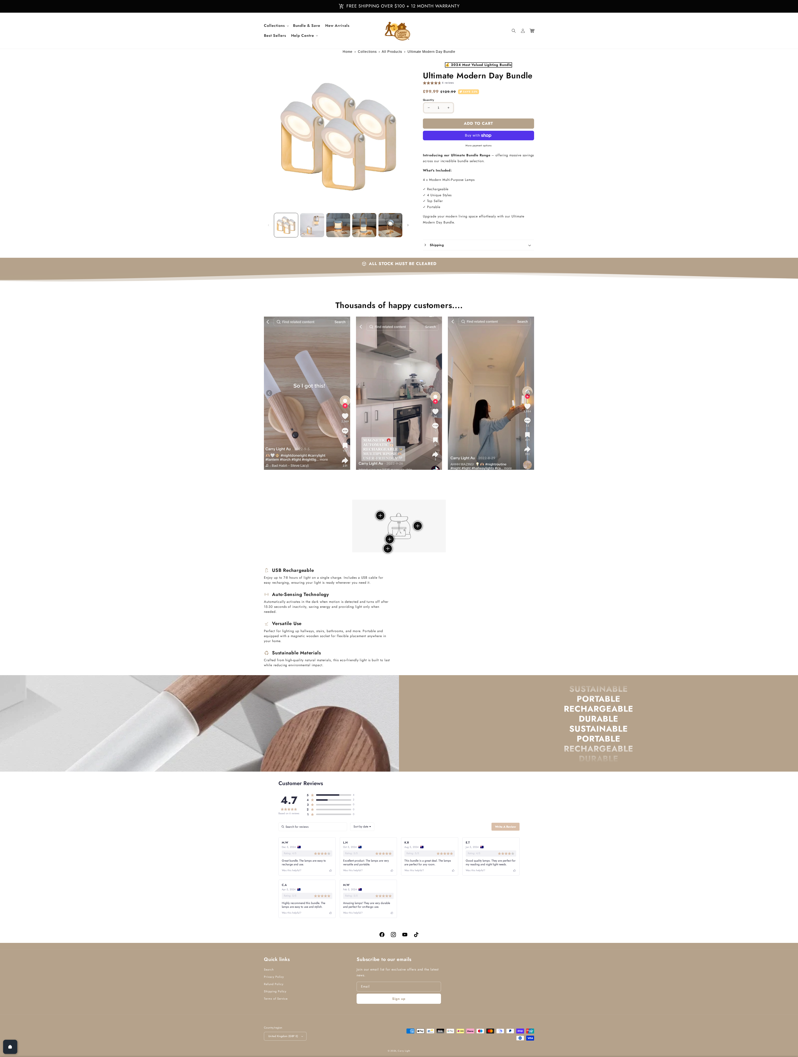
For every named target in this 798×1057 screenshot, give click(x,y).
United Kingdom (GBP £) (283, 1036)
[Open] (10, 1047)
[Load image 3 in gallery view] (338, 225)
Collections (367, 51)
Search (269, 969)
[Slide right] (408, 225)
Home (347, 51)
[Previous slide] (269, 393)
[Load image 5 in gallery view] (390, 225)
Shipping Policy (275, 991)
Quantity (428, 100)
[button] (513, 30)
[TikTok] (416, 934)
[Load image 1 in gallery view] (286, 225)
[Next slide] (529, 393)
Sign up (398, 998)
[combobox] (362, 827)
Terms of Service (276, 999)
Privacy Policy (274, 977)
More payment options (478, 145)
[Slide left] (268, 225)
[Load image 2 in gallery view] (312, 225)
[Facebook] (382, 934)
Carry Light (404, 1050)
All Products (392, 51)
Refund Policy (273, 984)
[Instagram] (393, 934)
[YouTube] (405, 934)
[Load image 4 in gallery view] (364, 225)
